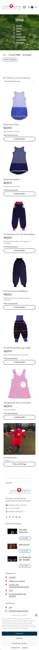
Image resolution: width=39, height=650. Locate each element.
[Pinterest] (13, 517)
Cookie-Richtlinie (15, 647)
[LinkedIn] (16, 517)
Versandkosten (12, 135)
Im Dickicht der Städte (25, 558)
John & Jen (24, 545)
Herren (19, 28)
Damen (19, 26)
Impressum (25, 647)
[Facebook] (7, 517)
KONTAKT (12, 577)
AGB (10, 607)
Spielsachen (21, 40)
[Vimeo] (20, 517)
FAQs (11, 591)
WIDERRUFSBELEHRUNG (18, 611)
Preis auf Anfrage (19, 464)
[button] (36, 615)
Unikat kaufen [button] (19, 139)
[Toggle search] (36, 7)
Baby (18, 31)
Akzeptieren (19, 633)
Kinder (19, 34)
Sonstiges (20, 42)
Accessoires (20, 37)
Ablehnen (19, 638)
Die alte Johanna (23, 531)
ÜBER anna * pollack (17, 581)
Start (5, 55)
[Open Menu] (24, 7)
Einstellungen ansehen (19, 643)
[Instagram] (10, 517)
